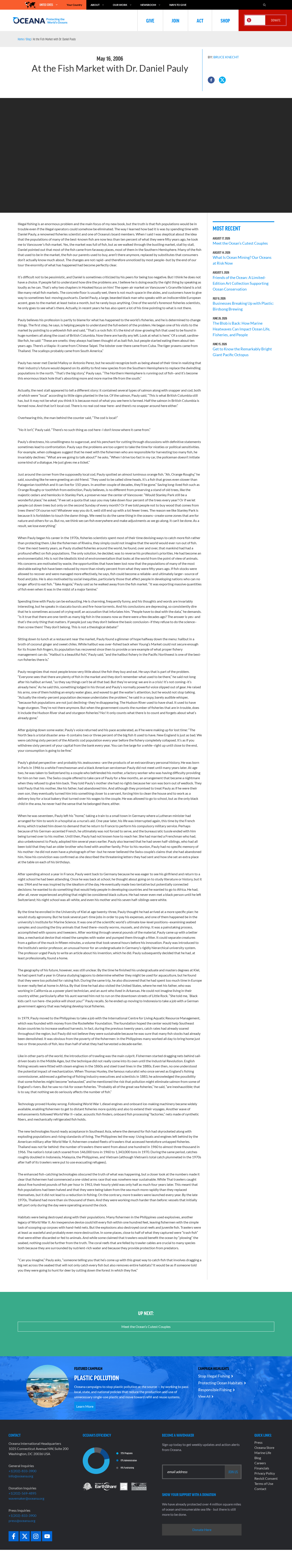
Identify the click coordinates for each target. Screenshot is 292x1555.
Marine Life (262, 1453)
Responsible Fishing (215, 1389)
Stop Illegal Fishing (214, 1376)
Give (150, 20)
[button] (211, 80)
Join (175, 20)
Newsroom (148, 4)
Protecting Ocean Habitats (220, 1382)
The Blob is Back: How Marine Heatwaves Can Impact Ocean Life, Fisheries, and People (241, 329)
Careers (260, 1463)
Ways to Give (177, 4)
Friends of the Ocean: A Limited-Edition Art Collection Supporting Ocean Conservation (240, 283)
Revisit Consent (266, 1478)
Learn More (84, 1406)
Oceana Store (264, 1447)
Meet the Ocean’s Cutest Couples (240, 243)
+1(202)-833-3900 (22, 1471)
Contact (260, 1489)
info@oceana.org (21, 1476)
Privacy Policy (264, 1473)
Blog (28, 39)
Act (200, 20)
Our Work (120, 4)
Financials (261, 1468)
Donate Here (201, 1530)
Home (21, 39)
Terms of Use (263, 1483)
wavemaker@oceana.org (26, 1498)
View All (204, 1396)
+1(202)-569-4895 (22, 1493)
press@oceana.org (22, 1521)
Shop (225, 20)
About (95, 4)
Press (258, 1442)
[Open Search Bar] (264, 5)
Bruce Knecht (226, 57)
